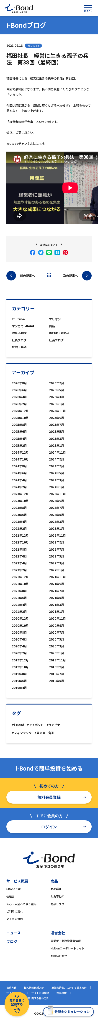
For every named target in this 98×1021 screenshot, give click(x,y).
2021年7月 (56, 591)
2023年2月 (19, 528)
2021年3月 (56, 604)
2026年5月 (56, 390)
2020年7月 (56, 632)
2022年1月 (56, 570)
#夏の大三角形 (44, 733)
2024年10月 (20, 459)
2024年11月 (57, 452)
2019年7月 (56, 674)
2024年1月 (56, 487)
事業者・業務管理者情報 (66, 941)
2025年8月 (19, 424)
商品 (52, 326)
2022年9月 (56, 542)
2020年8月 (19, 632)
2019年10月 (20, 667)
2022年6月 (19, 556)
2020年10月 (20, 625)
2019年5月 (56, 681)
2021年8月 (19, 591)
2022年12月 (20, 535)
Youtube (18, 319)
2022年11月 (57, 535)
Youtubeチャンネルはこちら (25, 143)
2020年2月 (19, 653)
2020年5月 (56, 639)
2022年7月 (56, 549)
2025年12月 (20, 411)
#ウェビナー (54, 725)
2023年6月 (19, 515)
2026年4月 (19, 397)
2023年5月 (56, 515)
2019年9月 (56, 667)
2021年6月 (19, 598)
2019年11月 (57, 660)
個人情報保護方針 (34, 987)
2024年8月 (19, 466)
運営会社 (58, 932)
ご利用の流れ (14, 911)
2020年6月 (19, 639)
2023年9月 (56, 501)
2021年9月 (56, 584)
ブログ (11, 941)
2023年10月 (20, 501)
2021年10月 (20, 584)
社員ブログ (19, 340)
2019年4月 (19, 687)
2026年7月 (56, 383)
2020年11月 (57, 618)
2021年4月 (19, 604)
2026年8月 (19, 383)
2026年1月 (56, 404)
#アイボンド (35, 725)
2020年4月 (19, 646)
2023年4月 (19, 521)
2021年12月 (20, 577)
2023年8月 (19, 507)
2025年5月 (56, 431)
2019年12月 (20, 660)
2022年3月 (56, 563)
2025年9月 (56, 418)
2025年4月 (19, 438)
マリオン (55, 319)
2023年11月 (57, 494)
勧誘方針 (11, 987)
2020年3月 (56, 646)
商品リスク (57, 904)
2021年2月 (19, 611)
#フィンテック (22, 733)
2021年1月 (56, 611)
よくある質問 (14, 919)
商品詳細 (56, 889)
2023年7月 (56, 507)
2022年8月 (19, 549)
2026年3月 (56, 397)
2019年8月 (19, 674)
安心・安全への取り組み (21, 904)
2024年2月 (19, 487)
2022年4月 (19, 563)
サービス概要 (17, 881)
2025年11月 (57, 411)
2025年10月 (20, 418)
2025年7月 (56, 424)
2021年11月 (57, 577)
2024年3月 (56, 480)
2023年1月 (56, 528)
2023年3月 (56, 521)
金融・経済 (19, 347)
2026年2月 (19, 404)
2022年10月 (20, 542)
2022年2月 (19, 570)
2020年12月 (20, 618)
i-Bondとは (13, 889)
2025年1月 (56, 445)
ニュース (13, 932)
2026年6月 (19, 390)
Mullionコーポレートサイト (67, 948)
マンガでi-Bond (23, 326)
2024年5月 (56, 473)
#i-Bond (18, 725)
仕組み (10, 896)
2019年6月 (19, 681)
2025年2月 (19, 445)
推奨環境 (62, 993)
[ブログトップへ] (49, 275)
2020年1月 (56, 653)
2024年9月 (56, 459)
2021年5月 (56, 598)
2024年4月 (19, 480)
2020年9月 (56, 625)
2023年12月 (20, 494)
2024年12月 (20, 452)
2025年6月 (19, 431)
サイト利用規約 (40, 993)
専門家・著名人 (59, 333)
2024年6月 (19, 473)
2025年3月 (56, 438)
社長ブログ (56, 340)
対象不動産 (19, 333)
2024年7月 (56, 466)
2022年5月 (56, 556)
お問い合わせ (59, 956)
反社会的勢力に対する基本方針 (69, 987)
